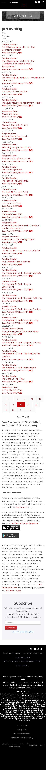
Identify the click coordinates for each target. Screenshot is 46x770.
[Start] (8, 399)
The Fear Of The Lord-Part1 (15, 192)
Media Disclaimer (22, 725)
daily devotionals (28, 763)
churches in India (38, 759)
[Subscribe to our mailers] (39, 2)
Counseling (24, 661)
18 (5, 404)
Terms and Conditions (22, 734)
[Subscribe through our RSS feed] (41, 649)
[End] (29, 410)
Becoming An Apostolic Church (16, 147)
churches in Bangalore (23, 759)
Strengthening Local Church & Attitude (20, 331)
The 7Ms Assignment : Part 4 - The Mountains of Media (18, 48)
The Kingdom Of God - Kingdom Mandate (21, 273)
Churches (27, 657)
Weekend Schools (32, 765)
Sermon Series (27, 653)
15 (24, 399)
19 (13, 404)
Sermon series (22, 507)
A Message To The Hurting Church (18, 239)
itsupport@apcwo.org (36, 745)
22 (36, 404)
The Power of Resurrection (14, 91)
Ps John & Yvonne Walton (12, 328)
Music (17, 661)
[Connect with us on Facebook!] (28, 649)
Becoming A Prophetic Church (16, 158)
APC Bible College (13, 590)
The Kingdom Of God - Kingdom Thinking (21, 342)
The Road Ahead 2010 (12, 214)
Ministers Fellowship (23, 665)
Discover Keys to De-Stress (14, 125)
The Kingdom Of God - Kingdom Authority (22, 298)
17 (40, 399)
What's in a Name (10, 114)
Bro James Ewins (9, 133)
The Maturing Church (12, 169)
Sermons (18, 653)
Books (36, 653)
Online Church (8, 653)
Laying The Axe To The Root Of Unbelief (21, 250)
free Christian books (16, 763)
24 (13, 410)
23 (5, 410)
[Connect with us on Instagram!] (31, 649)
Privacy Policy (22, 730)
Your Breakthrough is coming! (16, 261)
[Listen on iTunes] (38, 649)
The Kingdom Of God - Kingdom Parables (21, 309)
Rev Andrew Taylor (10, 111)
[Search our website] (36, 2)
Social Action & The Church (14, 136)
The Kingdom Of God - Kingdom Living (20, 320)
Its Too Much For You (12, 390)
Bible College (8, 661)
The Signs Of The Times (13, 378)
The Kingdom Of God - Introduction (19, 367)
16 (32, 399)
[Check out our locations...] (43, 2)
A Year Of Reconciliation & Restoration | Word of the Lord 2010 (21, 227)
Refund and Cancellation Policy (22, 738)
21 (28, 404)
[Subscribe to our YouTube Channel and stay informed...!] (35, 649)
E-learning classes (20, 765)
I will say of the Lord (11, 203)
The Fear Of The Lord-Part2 (15, 180)
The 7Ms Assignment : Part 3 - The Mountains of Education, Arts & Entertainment (18, 64)
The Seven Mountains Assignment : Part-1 (22, 102)
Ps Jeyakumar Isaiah (11, 236)
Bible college (38, 763)
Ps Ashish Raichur (9, 44)
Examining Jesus (35, 661)
